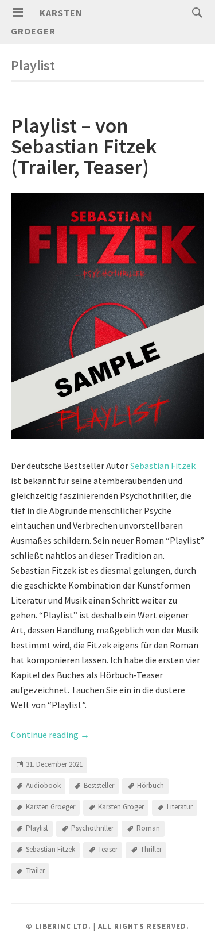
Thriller (151, 849)
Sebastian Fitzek (163, 465)
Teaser (108, 849)
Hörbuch (150, 785)
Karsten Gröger (121, 807)
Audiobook (43, 785)
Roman (148, 828)
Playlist (37, 828)
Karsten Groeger (50, 807)
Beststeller (99, 785)
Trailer (35, 870)
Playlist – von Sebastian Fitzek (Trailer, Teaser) (84, 146)
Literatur (180, 807)
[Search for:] (194, 12)
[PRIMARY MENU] (18, 13)
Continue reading (50, 734)
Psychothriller (92, 828)
